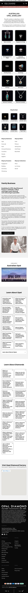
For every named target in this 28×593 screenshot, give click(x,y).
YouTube (16, 547)
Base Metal (17, 151)
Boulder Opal (23, 120)
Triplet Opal (23, 131)
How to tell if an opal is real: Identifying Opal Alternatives (19, 319)
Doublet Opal (14, 131)
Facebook (16, 543)
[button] (3, 280)
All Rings (7, 87)
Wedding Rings (7, 72)
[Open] (2, 3)
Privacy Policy (17, 570)
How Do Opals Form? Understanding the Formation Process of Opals (20, 310)
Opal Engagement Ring (6, 543)
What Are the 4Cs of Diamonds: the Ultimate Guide (20, 374)
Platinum (17, 144)
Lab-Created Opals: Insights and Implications (7, 328)
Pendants (3, 556)
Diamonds (3, 144)
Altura (16, 163)
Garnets (3, 154)
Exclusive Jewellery (7, 102)
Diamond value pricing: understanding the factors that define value (6, 394)
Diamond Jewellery (20, 102)
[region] (13, 275)
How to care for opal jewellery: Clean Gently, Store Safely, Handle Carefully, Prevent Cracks (7, 319)
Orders (3, 568)
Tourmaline (3, 151)
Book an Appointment (8, 233)
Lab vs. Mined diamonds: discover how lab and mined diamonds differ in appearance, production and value (7, 448)
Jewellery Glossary (5, 576)
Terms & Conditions (18, 568)
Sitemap (3, 578)
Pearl (2, 146)
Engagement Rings (5, 544)
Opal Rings (20, 72)
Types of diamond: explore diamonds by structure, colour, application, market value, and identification (7, 404)
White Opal (5, 120)
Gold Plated (17, 149)
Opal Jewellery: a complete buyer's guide (19, 345)
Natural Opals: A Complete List (19, 328)
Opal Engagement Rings (7, 57)
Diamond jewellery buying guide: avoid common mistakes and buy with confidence (20, 394)
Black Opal (20, 87)
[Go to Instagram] (6, 534)
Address (3, 570)
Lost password (4, 574)
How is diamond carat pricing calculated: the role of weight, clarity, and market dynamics (7, 384)
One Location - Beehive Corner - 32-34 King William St (14, 467)
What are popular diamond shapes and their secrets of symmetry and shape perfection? (20, 404)
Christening (4, 171)
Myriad (16, 168)
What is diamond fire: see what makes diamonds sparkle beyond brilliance (20, 425)
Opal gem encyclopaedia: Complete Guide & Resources (19, 336)
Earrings (3, 558)
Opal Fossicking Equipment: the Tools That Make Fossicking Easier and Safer (6, 336)
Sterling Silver (18, 146)
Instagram (16, 541)
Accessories (4, 560)
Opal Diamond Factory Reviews (18, 545)
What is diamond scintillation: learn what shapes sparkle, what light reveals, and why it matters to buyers (7, 436)
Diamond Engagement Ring (20, 57)
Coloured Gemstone (6, 149)
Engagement (4, 163)
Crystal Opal (14, 120)
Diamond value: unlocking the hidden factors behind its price (19, 384)
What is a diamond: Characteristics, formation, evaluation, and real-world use (6, 373)
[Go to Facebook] (4, 534)
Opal (2, 141)
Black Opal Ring (5, 552)
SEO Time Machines (12, 587)
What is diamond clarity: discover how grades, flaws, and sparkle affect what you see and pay (20, 415)
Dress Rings (4, 554)
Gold (16, 141)
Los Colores (17, 166)
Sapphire (3, 156)
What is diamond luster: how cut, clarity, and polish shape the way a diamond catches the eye (20, 436)
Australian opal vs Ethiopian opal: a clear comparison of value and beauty (7, 301)
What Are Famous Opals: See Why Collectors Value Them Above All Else (20, 301)
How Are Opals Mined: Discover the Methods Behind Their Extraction (6, 310)
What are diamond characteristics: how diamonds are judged (7, 415)
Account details (5, 572)
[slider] (14, 278)
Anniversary (4, 168)
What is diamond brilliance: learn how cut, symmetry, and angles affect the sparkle (7, 425)
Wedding (3, 166)
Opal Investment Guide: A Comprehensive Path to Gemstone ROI (6, 345)
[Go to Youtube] (2, 534)
